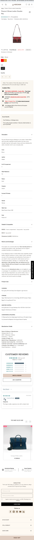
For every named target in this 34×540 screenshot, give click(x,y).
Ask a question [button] (17, 379)
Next (30, 421)
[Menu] (2, 4)
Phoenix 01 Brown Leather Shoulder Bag (13, 8)
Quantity (3, 73)
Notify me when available (32, 270)
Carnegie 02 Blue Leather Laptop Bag (19, 455)
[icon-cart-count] (29, 4)
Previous (26, 421)
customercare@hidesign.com (20, 343)
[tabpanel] (17, 34)
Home (2, 8)
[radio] (2, 60)
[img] (6, 395)
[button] (4, 17)
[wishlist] (26, 4)
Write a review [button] (17, 375)
